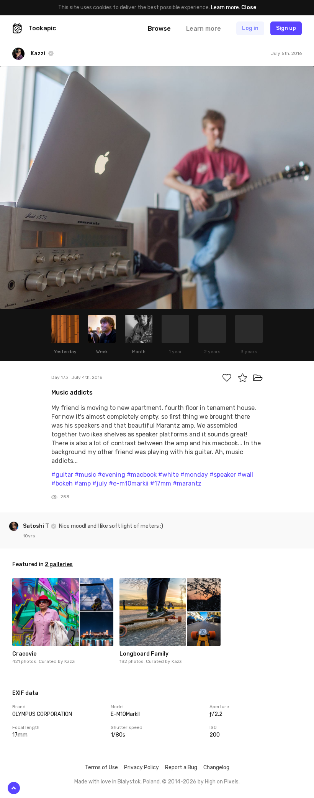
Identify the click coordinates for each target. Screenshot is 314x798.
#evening (111, 474)
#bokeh (62, 483)
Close (248, 7)
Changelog (216, 767)
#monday (194, 474)
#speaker (222, 474)
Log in (250, 28)
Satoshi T (36, 526)
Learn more (225, 7)
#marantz (187, 483)
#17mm (160, 483)
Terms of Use (101, 767)
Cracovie (24, 654)
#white (168, 474)
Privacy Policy (141, 767)
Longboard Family (143, 654)
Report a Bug (181, 767)
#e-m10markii (129, 483)
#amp (82, 483)
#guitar (62, 474)
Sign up (286, 28)
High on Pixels (222, 781)
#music (85, 474)
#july (99, 483)
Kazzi (69, 661)
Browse (159, 28)
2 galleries (59, 564)
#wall (245, 474)
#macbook (142, 474)
